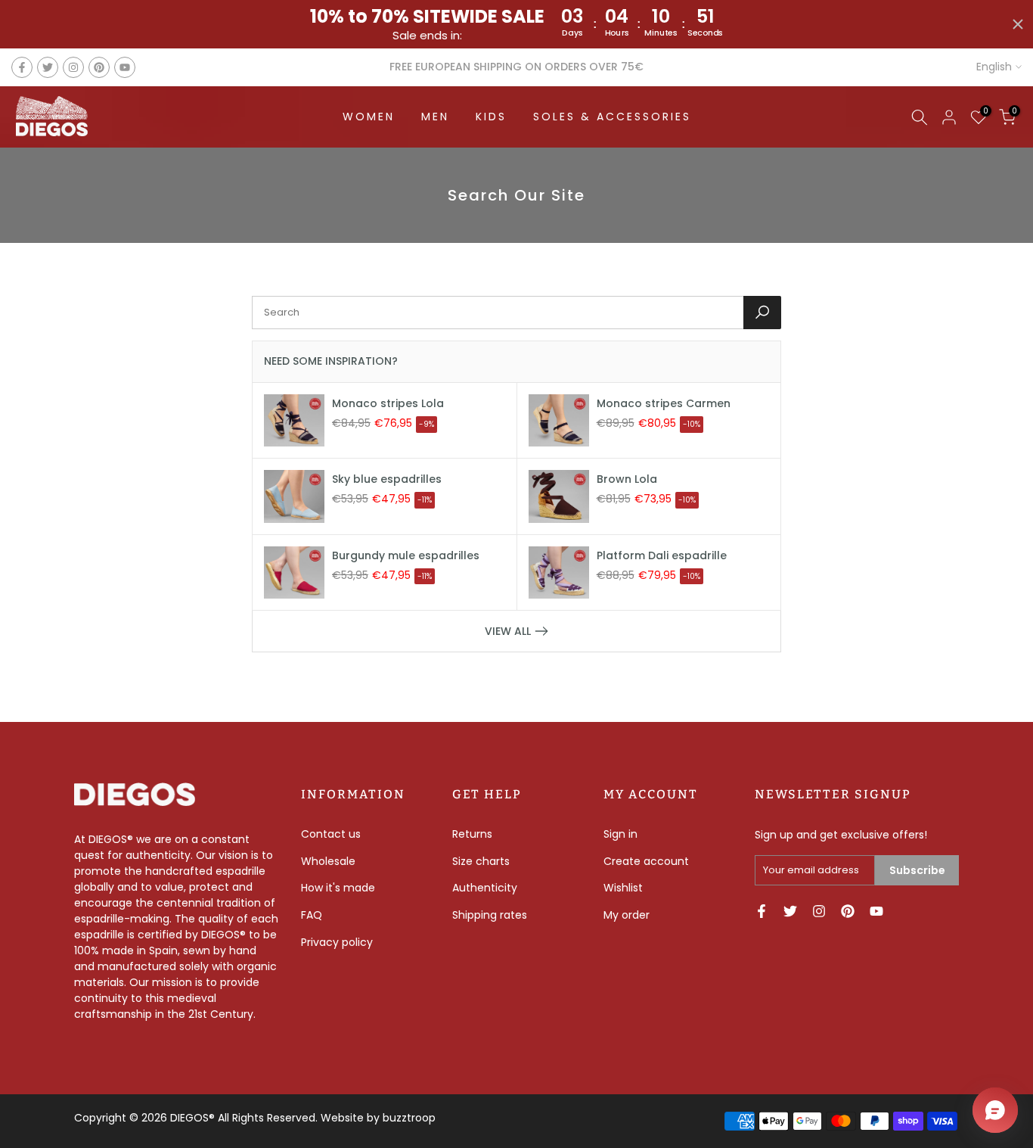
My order (626, 914)
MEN (435, 116)
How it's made (338, 887)
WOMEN (369, 116)
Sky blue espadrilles (387, 479)
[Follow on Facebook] (22, 67)
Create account (646, 861)
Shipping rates (489, 914)
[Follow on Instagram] (73, 67)
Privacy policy (337, 942)
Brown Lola (627, 479)
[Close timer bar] (1018, 24)
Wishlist (623, 887)
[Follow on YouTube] (124, 67)
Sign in (620, 834)
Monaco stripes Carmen (664, 403)
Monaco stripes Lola (388, 403)
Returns (472, 834)
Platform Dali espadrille (662, 555)
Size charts (481, 861)
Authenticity (484, 887)
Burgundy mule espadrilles (405, 555)
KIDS (491, 116)
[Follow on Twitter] (47, 67)
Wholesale (328, 861)
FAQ (311, 914)
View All (508, 631)
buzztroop (409, 1117)
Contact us (331, 834)
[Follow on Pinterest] (99, 67)
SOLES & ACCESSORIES (612, 116)
